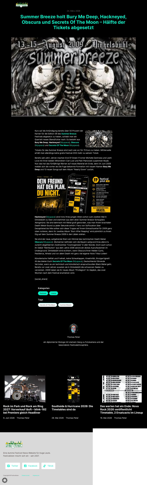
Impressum (36, 475)
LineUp (53, 293)
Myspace (65, 142)
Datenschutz (26, 475)
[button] (4, 480)
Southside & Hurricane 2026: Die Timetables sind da (72, 408)
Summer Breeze (65, 305)
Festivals (43, 293)
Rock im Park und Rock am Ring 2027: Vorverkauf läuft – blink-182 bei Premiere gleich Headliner (24, 409)
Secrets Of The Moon (47, 305)
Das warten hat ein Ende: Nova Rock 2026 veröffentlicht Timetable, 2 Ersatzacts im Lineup (121, 409)
